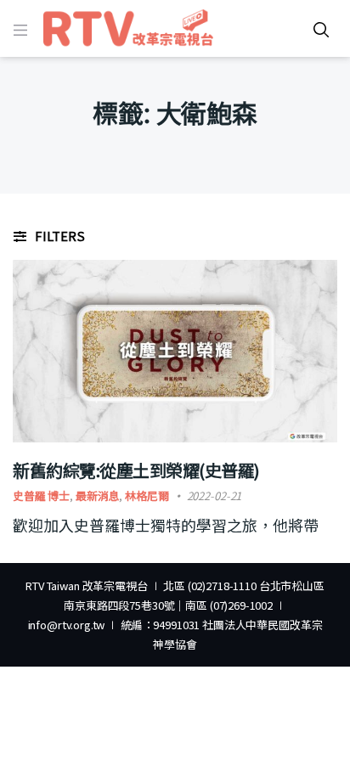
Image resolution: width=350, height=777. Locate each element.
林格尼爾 (146, 495)
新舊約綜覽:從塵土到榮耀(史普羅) (136, 470)
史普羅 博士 (41, 495)
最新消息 (97, 495)
